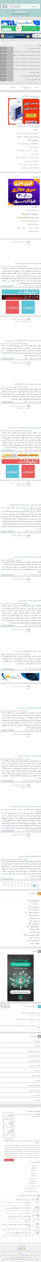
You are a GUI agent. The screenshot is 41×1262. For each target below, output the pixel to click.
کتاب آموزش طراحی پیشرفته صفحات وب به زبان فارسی (25, 427)
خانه (36, 87)
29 (25, 886)
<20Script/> (20, 12)
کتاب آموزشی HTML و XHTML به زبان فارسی (27, 557)
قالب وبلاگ (35, 932)
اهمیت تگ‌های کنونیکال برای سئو (30, 76)
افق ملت (37, 1046)
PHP (36, 904)
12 (8, 882)
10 (15, 882)
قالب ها (36, 929)
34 (9, 886)
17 (28, 884)
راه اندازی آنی (34, 147)
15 (34, 884)
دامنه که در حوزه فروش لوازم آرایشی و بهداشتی (26, 69)
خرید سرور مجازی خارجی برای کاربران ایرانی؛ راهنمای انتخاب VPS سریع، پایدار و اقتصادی (20, 1026)
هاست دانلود (5, 1259)
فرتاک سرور (36, 177)
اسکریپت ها (35, 915)
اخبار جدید (37, 1070)
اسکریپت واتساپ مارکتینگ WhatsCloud (30, 1013)
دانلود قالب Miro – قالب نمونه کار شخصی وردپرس (18, 1207)
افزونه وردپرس (20, 507)
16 (31, 884)
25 (37, 886)
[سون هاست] (20, 30)
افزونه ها (30, 507)
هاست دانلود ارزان (34, 1090)
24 (5, 884)
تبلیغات (34, 1165)
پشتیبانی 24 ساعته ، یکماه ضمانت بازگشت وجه (27, 152)
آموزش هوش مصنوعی (33, 1085)
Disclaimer (20, 1253)
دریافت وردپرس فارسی (30, 1191)
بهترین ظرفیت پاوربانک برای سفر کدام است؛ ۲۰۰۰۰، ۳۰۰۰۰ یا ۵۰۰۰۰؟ (20, 51)
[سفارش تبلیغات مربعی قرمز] (12, 313)
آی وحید (27, 1259)
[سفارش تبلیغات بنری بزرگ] (20, 294)
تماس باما (33, 1170)
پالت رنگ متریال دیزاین (30, 1188)
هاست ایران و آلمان (32, 210)
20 (18, 884)
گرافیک (36, 943)
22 (12, 884)
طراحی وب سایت (34, 1259)
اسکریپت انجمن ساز (34, 48)
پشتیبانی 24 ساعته (33, 224)
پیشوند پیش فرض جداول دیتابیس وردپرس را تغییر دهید (25, 806)
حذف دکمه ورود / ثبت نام (33, 79)
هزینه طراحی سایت (34, 1056)
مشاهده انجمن (4, 45)
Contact (22, 1251)
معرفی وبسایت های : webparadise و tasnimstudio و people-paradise (21, 62)
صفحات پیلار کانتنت (34, 72)
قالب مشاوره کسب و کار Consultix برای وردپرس (18, 1232)
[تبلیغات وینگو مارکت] (20, 1001)
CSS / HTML (33, 902)
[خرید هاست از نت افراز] (20, 299)
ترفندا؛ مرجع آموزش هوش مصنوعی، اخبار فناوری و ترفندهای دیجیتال (20, 55)
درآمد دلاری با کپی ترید (33, 1051)
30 (22, 886)
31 (19, 886)
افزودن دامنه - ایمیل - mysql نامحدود (27, 133)
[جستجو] (4, 6)
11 (12, 882)
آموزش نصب (26, 654)
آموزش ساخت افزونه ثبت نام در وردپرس (29, 707)
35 (6, 886)
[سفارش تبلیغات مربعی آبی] (28, 313)
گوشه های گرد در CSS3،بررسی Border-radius (19, 1216)
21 (15, 884)
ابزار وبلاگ (33, 1173)
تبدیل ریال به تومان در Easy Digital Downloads (27, 384)
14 (37, 884)
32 (16, 886)
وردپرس (5, 266)
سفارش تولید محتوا (34, 1060)
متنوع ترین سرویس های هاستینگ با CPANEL (27, 128)
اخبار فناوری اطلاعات (33, 912)
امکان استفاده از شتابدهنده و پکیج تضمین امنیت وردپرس (27, 159)
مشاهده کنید (8, 1160)
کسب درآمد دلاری (35, 1065)
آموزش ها (26, 87)
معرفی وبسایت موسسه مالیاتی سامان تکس (27, 58)
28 (28, 886)
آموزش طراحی (27, 430)
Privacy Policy (32, 1251)
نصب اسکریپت (32, 1183)
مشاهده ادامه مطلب (7, 285)
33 (12, 886)
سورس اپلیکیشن (34, 926)
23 (8, 884)
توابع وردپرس (32, 1180)
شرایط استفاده (32, 1186)
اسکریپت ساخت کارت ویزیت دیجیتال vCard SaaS (28, 1019)
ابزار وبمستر (35, 909)
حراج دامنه (37, 1095)
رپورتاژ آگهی (35, 923)
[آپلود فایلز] (20, 25)
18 (24, 884)
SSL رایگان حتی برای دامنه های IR (28, 143)
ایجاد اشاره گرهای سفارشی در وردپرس (30, 856)
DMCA (26, 1251)
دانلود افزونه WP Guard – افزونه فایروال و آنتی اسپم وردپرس (16, 1225)
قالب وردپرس (36, 1075)
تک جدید (37, 1080)
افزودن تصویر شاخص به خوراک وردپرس (29, 600)
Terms (38, 1251)
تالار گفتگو (33, 1175)
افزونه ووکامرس (9, 507)
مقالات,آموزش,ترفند (15, 266)
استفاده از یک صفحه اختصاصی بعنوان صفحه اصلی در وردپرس (23, 340)
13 (5, 882)
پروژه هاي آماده (34, 940)
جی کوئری (35, 921)
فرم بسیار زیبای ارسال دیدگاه (23, 1199)
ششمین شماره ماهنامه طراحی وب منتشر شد (28, 651)
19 (21, 884)
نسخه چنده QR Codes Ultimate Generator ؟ (27, 65)
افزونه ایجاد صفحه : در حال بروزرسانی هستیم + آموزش (25, 504)
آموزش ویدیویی (34, 907)
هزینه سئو (37, 1041)
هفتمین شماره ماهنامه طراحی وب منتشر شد (28, 263)
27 (31, 886)
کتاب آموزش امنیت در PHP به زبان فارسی (29, 756)
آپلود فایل (37, 1100)
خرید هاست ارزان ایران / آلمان (31, 96)
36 (3, 886)
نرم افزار (36, 937)
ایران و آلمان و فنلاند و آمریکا (30, 221)
